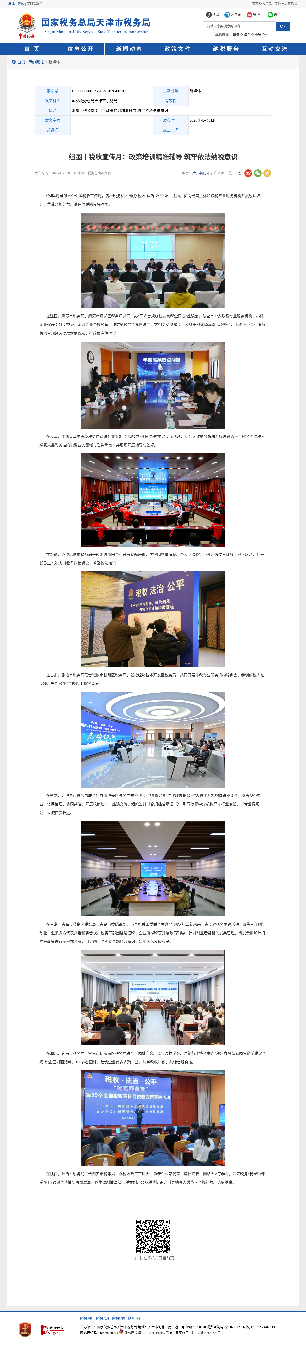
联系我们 (135, 1318)
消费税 (249, 35)
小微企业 (261, 35)
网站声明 (86, 1318)
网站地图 (119, 1318)
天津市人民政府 (286, 4)
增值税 (238, 35)
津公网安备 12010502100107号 (147, 1333)
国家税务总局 (262, 4)
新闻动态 (36, 62)
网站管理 (102, 1318)
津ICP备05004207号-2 (208, 1333)
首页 (21, 62)
